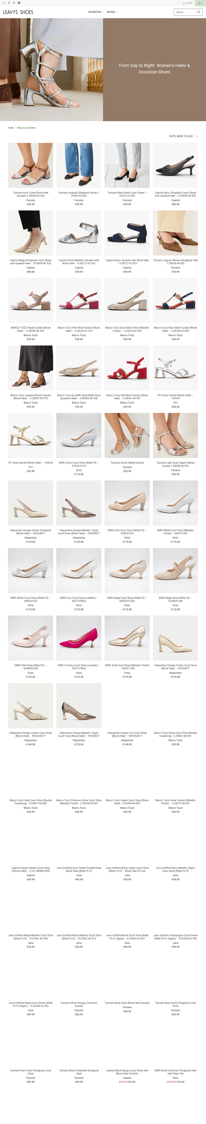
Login (189, 3)
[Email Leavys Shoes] (3, 3)
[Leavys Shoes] (18, 12)
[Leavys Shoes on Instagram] (14, 3)
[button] (96, 12)
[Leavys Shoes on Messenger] (19, 3)
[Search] (199, 12)
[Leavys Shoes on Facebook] (8, 3)
